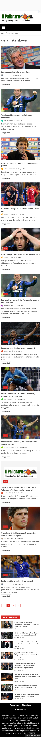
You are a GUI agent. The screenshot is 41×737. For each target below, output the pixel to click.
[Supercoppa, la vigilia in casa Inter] (20, 57)
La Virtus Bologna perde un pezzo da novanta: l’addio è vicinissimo (27, 695)
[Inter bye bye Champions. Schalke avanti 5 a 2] (20, 239)
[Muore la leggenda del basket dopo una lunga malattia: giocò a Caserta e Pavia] (7, 677)
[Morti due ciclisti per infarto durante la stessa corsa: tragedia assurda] (7, 635)
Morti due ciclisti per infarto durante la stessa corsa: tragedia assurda (27, 634)
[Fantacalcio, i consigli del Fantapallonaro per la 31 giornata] (20, 285)
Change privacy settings (33, 735)
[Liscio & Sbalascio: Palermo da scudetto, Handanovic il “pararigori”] (20, 379)
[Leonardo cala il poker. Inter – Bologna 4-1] (20, 333)
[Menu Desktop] (3, 27)
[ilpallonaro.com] (17, 17)
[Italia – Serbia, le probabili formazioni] (20, 566)
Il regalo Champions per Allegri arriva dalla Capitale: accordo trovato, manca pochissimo (25, 665)
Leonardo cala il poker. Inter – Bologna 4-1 (18, 348)
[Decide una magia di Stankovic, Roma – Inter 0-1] (20, 194)
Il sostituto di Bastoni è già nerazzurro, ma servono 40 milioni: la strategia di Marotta (27, 624)
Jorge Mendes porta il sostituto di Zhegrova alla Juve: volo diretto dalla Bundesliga (27, 655)
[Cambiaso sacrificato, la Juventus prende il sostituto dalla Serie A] (7, 687)
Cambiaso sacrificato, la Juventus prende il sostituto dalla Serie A (26, 686)
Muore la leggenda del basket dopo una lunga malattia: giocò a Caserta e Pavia (27, 676)
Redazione (14, 705)
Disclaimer (26, 705)
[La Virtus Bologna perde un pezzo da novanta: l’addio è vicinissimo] (7, 696)
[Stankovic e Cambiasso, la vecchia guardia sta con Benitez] (20, 427)
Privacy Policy (20, 709)
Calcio (5, 66)
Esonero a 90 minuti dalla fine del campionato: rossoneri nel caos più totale (26, 644)
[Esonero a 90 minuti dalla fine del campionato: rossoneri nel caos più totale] (7, 644)
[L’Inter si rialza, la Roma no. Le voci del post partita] (20, 148)
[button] (39, 27)
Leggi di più (6, 84)
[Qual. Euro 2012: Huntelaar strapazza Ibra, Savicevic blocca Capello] (20, 518)
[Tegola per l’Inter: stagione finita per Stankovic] (20, 100)
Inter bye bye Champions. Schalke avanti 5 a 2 (20, 254)
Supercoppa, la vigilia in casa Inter (15, 72)
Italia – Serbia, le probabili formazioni (17, 581)
